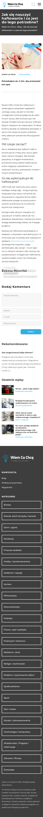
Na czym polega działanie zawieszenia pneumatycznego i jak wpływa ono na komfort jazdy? (26, 430)
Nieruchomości (12, 607)
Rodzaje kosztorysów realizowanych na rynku (26, 402)
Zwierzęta (9, 770)
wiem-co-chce (8, 74)
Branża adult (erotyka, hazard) (20, 516)
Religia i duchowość (14, 664)
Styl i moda (10, 709)
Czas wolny (24, 74)
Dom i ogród (10, 527)
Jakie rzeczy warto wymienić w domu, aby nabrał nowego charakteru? (27, 415)
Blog (4, 478)
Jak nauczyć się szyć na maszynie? (20, 276)
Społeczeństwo (12, 686)
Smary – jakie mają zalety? (27, 389)
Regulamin (7, 487)
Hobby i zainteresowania (17, 561)
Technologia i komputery (17, 732)
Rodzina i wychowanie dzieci (19, 675)
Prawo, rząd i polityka (15, 629)
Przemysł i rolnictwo (14, 641)
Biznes (7, 505)
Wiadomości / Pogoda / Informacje (16, 745)
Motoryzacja (10, 595)
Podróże (8, 618)
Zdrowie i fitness (12, 758)
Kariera (7, 584)
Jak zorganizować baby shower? (17, 352)
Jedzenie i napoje (13, 573)
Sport (6, 698)
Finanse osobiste (13, 550)
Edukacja (9, 539)
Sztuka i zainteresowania (17, 720)
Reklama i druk (12, 652)
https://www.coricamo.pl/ (22, 241)
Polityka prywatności (12, 483)
